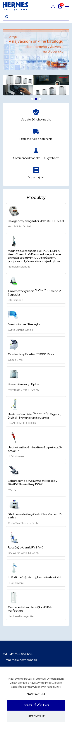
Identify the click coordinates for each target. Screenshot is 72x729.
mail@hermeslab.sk (24, 660)
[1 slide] (32, 99)
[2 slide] (36, 99)
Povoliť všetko (36, 705)
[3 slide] (40, 99)
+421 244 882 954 (20, 654)
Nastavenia (36, 694)
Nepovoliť (36, 716)
